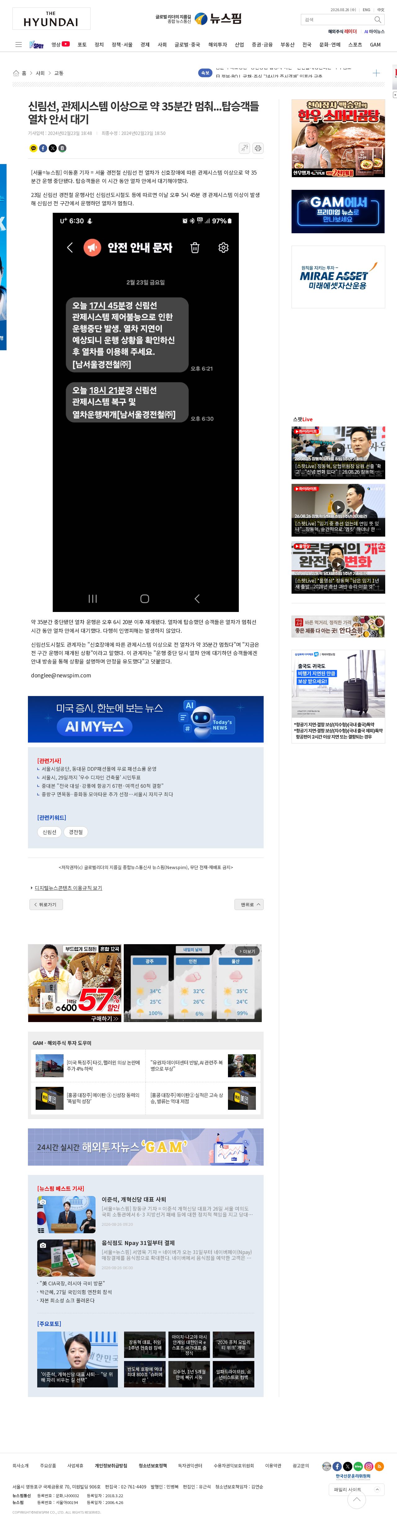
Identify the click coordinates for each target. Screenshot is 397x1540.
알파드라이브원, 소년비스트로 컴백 (233, 1374)
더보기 (376, 73)
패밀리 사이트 (347, 1489)
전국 (307, 44)
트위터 (53, 148)
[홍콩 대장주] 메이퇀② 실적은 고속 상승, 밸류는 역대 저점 (186, 1098)
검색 (378, 19)
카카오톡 (33, 148)
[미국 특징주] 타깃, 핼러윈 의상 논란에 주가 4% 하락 (103, 1065)
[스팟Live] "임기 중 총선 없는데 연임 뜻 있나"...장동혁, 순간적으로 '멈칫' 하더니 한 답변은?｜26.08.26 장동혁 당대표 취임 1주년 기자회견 (338, 526)
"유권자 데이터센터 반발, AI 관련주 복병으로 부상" (186, 1065)
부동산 (288, 44)
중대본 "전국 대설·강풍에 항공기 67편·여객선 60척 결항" (103, 785)
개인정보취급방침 (111, 1465)
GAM (375, 44)
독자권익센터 (190, 1465)
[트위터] (347, 1466)
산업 (239, 44)
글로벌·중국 (187, 44)
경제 (145, 44)
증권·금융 (262, 44)
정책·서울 (122, 44)
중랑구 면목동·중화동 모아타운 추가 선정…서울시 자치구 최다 (107, 794)
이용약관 (273, 1465)
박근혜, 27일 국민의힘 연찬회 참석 (76, 1291)
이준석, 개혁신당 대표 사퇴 (134, 1199)
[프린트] (258, 148)
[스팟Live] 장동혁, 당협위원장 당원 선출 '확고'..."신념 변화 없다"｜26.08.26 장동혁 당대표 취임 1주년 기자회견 (338, 468)
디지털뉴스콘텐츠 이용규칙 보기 (68, 887)
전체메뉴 (18, 44)
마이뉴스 (374, 31)
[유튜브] (326, 1466)
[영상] (338, 452)
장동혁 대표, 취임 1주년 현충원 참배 (145, 1344)
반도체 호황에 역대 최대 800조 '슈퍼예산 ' (145, 1374)
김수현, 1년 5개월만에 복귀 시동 (189, 1374)
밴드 (62, 148)
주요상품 (48, 1465)
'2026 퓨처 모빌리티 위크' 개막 (233, 1344)
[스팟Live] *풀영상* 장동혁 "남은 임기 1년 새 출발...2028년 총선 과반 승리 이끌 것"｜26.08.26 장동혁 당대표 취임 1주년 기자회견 (337, 583)
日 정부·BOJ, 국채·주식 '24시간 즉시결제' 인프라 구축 (269, 68)
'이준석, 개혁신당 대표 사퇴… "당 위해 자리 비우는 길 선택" (77, 1376)
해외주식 (342, 31)
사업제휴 (75, 1465)
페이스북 (43, 148)
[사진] (66, 1214)
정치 (99, 44)
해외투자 (217, 44)
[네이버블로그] (358, 1466)
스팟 (303, 419)
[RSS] (379, 1466)
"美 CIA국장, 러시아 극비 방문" (72, 1283)
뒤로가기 (47, 904)
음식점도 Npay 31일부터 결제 (138, 1242)
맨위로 (247, 904)
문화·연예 (330, 44)
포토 (82, 44)
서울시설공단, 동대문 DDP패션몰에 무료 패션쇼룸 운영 (99, 768)
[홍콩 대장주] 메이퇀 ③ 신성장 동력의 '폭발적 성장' (103, 1098)
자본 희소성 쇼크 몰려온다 (67, 1300)
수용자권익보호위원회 (234, 1465)
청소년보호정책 (153, 1465)
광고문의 (301, 1465)
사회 (162, 44)
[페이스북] (337, 1466)
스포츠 (355, 44)
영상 (56, 44)
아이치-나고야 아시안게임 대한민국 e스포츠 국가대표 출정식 (189, 1344)
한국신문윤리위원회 (353, 1477)
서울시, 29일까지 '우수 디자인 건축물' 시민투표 (91, 777)
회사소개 (20, 1465)
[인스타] (368, 1466)
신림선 (49, 832)
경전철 (76, 832)
